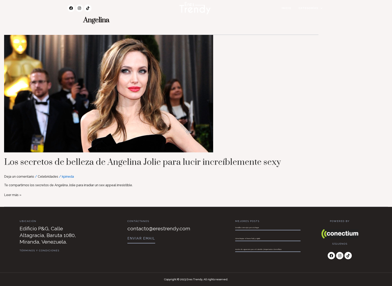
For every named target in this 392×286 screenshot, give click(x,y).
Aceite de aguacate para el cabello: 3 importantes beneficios (258, 249)
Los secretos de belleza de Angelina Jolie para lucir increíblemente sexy (142, 162)
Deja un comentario (19, 176)
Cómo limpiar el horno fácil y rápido (247, 238)
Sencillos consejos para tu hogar (247, 227)
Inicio (286, 8)
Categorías (308, 8)
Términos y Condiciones (39, 250)
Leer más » (12, 195)
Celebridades (48, 176)
